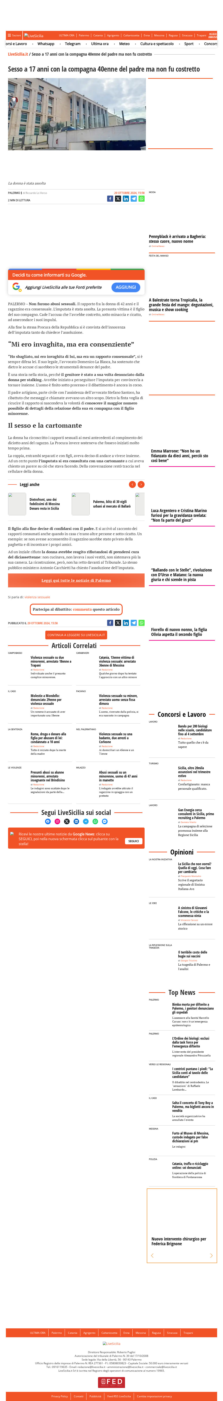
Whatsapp (33, 43)
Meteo (112, 43)
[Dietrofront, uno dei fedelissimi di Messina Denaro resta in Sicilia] (38, 504)
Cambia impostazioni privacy (154, 1396)
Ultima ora (87, 43)
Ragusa (173, 35)
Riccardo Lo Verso (36, 193)
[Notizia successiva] (141, 484)
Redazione (38, 669)
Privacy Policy (59, 1396)
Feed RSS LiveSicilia (119, 1396)
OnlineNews (158, 246)
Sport (176, 43)
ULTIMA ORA (66, 35)
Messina (159, 35)
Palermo (84, 35)
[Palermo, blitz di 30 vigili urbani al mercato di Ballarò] (102, 504)
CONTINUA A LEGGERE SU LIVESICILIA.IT (76, 635)
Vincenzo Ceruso (189, 920)
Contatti (78, 1396)
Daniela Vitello (188, 822)
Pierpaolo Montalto (191, 876)
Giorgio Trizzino (189, 960)
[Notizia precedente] (132, 484)
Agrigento (113, 35)
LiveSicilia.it (18, 54)
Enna (147, 35)
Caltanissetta (131, 35)
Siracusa (187, 35)
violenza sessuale (37, 597)
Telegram (60, 43)
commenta (82, 609)
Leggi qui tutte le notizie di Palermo (76, 580)
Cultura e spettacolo (145, 43)
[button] (152, 1255)
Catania (98, 35)
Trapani (201, 35)
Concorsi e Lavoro (207, 43)
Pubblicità (95, 1396)
